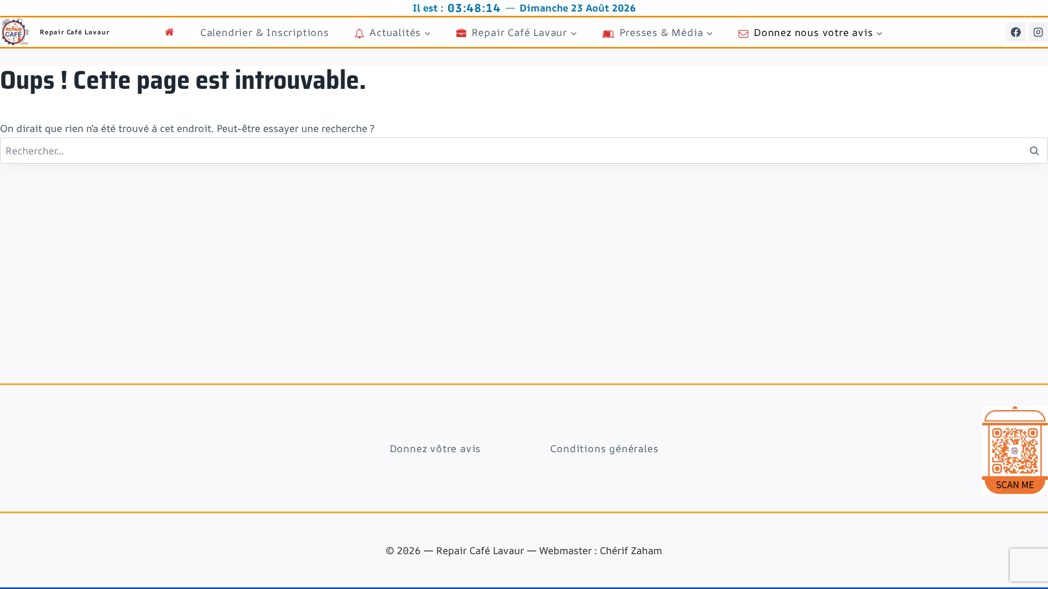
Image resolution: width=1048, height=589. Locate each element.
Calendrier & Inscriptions (264, 32)
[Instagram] (1038, 32)
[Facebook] (1016, 32)
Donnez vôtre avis (435, 448)
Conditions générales (604, 448)
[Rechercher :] (524, 150)
